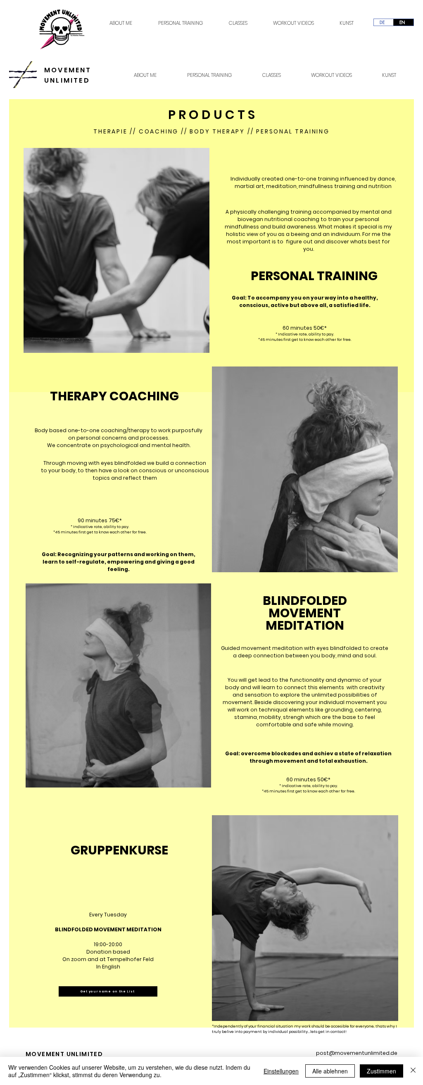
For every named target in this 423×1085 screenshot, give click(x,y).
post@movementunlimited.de (356, 1052)
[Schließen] (413, 1071)
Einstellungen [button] (281, 1071)
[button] (108, 991)
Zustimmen (381, 1071)
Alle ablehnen (330, 1071)
